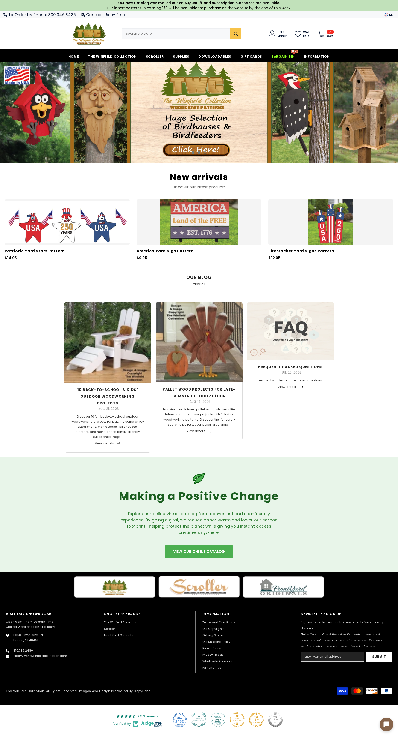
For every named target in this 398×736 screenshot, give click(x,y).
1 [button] (193, 152)
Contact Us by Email (106, 15)
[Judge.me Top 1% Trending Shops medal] (256, 719)
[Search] (181, 33)
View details (104, 443)
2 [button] (199, 152)
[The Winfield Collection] (114, 587)
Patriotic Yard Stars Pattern (35, 251)
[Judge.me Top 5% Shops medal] (275, 719)
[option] (199, 112)
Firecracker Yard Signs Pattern (301, 251)
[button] (36, 112)
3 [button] (205, 152)
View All (199, 284)
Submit (379, 656)
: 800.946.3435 (61, 15)
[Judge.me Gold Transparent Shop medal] (237, 719)
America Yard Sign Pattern (165, 251)
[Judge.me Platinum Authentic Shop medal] (198, 719)
